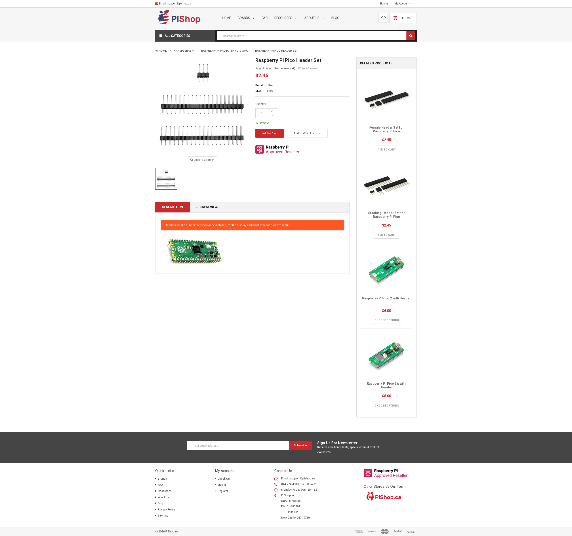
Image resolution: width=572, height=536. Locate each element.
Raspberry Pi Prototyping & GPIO (224, 50)
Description (172, 207)
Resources (283, 18)
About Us (312, 18)
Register (223, 491)
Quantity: (261, 104)
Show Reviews (207, 207)
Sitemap (163, 515)
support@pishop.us (179, 3)
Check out (224, 478)
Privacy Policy (166, 509)
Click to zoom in (203, 159)
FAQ (265, 18)
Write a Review (307, 68)
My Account (402, 3)
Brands (244, 18)
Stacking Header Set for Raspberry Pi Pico (387, 214)
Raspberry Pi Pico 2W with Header (387, 385)
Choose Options (386, 320)
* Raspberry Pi (184, 50)
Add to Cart (386, 149)
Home (226, 18)
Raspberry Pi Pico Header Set (276, 50)
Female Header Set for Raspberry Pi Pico (387, 129)
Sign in (384, 3)
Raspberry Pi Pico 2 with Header (386, 298)
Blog (335, 18)
